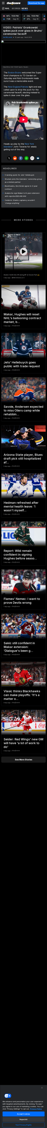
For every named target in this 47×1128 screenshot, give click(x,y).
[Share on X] (9, 158)
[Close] (42, 1088)
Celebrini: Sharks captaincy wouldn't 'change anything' (20, 201)
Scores (16, 8)
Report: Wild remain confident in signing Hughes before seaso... (20, 554)
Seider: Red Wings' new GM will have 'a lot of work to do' (23, 743)
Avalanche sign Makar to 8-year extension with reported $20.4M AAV (22, 194)
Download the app (36, 3)
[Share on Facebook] (21, 158)
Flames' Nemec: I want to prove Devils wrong (22, 600)
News (25, 8)
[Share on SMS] (38, 158)
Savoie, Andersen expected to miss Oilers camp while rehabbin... (23, 410)
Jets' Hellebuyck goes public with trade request (22, 364)
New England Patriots (18, 87)
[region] (23, 1106)
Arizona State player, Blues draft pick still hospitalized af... (23, 458)
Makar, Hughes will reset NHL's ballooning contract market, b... (22, 318)
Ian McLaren (7, 37)
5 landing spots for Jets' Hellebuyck (19, 175)
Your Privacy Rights (23, 1125)
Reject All (23, 1119)
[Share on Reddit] (15, 158)
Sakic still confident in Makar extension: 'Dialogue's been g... (19, 647)
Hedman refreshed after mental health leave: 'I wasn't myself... (21, 506)
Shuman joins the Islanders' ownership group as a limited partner (23, 180)
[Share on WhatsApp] (26, 158)
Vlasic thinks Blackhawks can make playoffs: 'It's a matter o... (22, 695)
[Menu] (3, 3)
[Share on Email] (32, 158)
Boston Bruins (14, 72)
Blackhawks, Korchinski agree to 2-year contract (21, 187)
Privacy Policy (36, 1109)
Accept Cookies (23, 1114)
